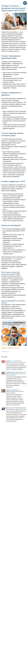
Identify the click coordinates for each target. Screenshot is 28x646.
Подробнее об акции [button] (13, 348)
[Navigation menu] (25, 3)
